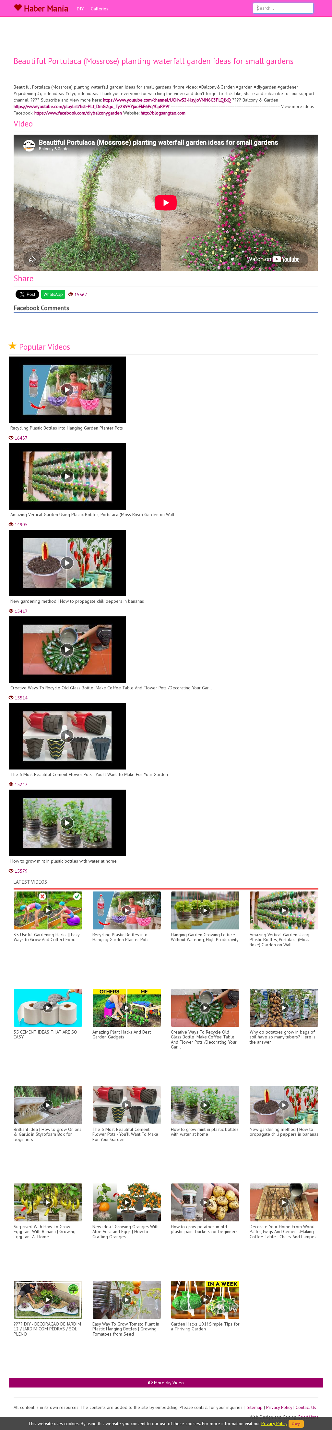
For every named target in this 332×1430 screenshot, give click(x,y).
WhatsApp (53, 294)
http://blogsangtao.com (163, 113)
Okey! (296, 1424)
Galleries (99, 9)
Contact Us (306, 1407)
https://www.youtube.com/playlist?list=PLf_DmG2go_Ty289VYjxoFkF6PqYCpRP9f (92, 106)
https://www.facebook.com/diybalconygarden (78, 113)
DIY (80, 9)
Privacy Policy (279, 1407)
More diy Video (168, 1383)
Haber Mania (45, 8)
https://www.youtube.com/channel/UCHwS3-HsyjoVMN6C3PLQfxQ (167, 100)
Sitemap (255, 1407)
